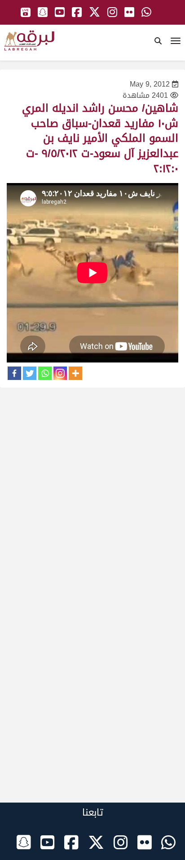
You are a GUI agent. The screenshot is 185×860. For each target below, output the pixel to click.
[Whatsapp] (45, 373)
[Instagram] (60, 373)
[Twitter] (29, 373)
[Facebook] (14, 373)
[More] (75, 373)
